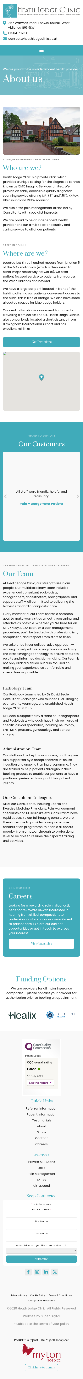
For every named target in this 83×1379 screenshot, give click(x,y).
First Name (41, 1221)
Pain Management (41, 1174)
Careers (41, 1144)
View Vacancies (41, 944)
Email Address (41, 1209)
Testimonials (41, 1120)
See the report (38, 1082)
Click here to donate (41, 1367)
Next (77, 496)
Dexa (41, 1168)
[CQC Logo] (38, 1049)
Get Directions (42, 342)
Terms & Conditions (60, 1295)
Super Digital (50, 1316)
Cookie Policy (38, 1295)
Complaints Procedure (41, 1300)
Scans (41, 1132)
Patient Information (41, 1114)
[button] (41, 377)
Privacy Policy (19, 1295)
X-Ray (41, 1180)
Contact (41, 1138)
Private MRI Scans (41, 1162)
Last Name (41, 1233)
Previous (5, 496)
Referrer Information (41, 1108)
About (41, 1126)
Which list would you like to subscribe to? (42, 1245)
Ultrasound (41, 1185)
